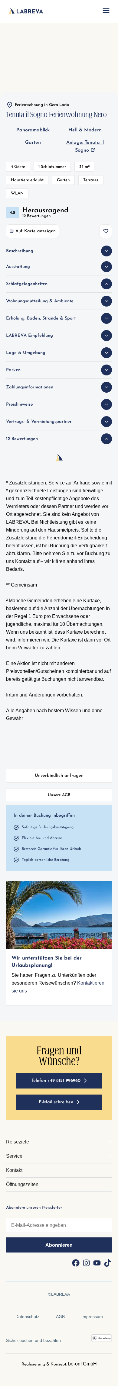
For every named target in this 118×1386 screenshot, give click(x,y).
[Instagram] (86, 1263)
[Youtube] (96, 1263)
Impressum (92, 1316)
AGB (60, 1316)
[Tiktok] (107, 1263)
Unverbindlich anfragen (59, 775)
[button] (106, 11)
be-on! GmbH (82, 1363)
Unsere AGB (59, 795)
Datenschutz (27, 1316)
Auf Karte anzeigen (35, 231)
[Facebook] (75, 1263)
